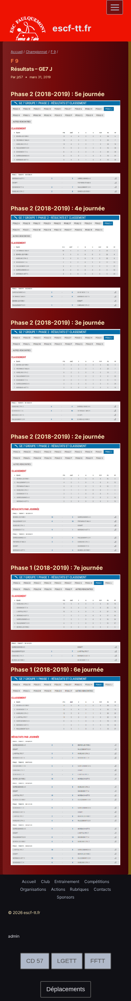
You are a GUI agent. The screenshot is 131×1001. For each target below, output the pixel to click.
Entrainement (66, 881)
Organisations (33, 889)
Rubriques (79, 889)
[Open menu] (114, 7)
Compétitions (96, 881)
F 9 (15, 61)
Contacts (102, 889)
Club (45, 881)
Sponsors (65, 897)
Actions (58, 889)
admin (13, 936)
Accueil (29, 881)
